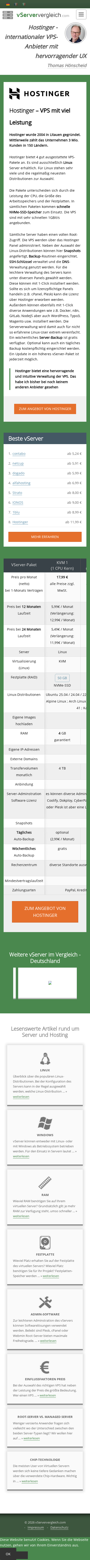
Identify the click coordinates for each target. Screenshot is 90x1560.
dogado (18, 473)
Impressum (36, 1527)
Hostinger (20, 522)
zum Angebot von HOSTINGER (45, 408)
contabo (18, 453)
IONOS (17, 502)
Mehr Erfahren (45, 536)
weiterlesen (21, 1096)
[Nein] (22, 1555)
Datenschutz (59, 1527)
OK (8, 1554)
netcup (18, 463)
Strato (17, 492)
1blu (16, 512)
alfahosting (21, 483)
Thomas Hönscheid (66, 65)
